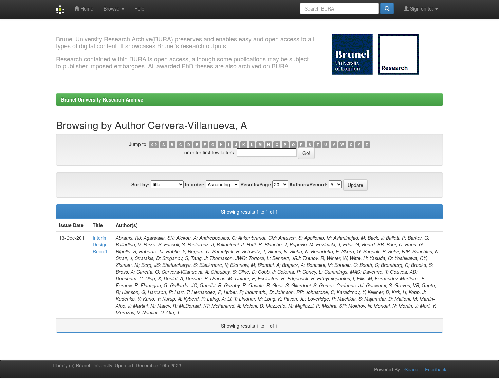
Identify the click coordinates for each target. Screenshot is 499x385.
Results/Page (255, 184)
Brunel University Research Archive (102, 99)
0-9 (154, 144)
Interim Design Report (100, 244)
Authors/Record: (308, 184)
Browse (112, 8)
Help (139, 8)
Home (86, 8)
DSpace (409, 369)
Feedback (435, 369)
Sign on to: (422, 8)
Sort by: (140, 184)
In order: (195, 184)
